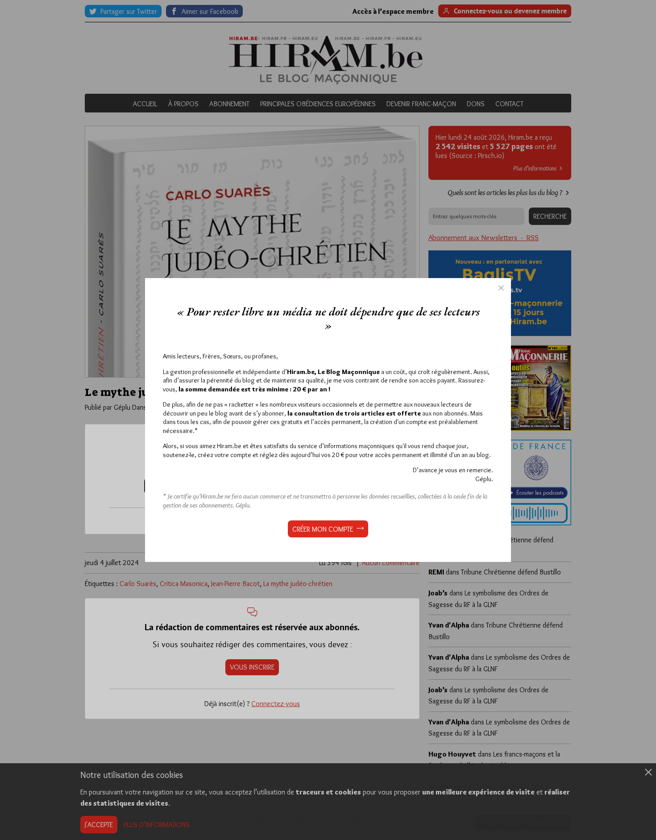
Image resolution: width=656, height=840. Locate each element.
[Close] (501, 288)
